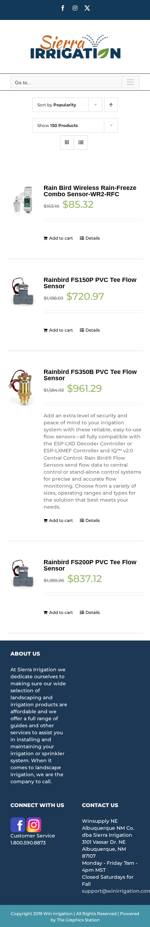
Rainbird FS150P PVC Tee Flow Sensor (90, 283)
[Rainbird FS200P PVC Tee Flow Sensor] (22, 574)
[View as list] (81, 142)
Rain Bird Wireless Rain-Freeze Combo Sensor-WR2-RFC (90, 191)
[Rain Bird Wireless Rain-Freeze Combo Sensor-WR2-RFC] (22, 200)
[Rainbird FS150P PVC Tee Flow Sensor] (22, 292)
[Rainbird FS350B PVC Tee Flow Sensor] (22, 388)
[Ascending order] (111, 105)
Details (92, 238)
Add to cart (61, 238)
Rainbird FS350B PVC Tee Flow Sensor (90, 375)
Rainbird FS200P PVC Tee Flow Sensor (90, 565)
